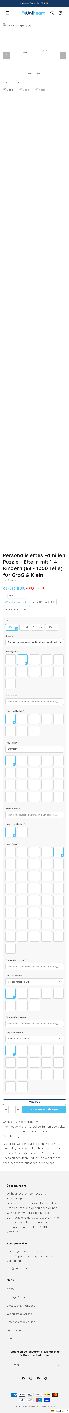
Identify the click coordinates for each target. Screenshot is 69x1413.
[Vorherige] (6, 55)
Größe (8, 595)
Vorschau (34, 1101)
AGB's (10, 1289)
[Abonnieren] (58, 1365)
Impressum (14, 1330)
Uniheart (25, 1406)
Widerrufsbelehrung (19, 1313)
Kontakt (12, 1338)
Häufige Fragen (17, 1297)
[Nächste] (63, 55)
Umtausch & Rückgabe (21, 1305)
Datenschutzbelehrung (21, 1322)
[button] (7, 13)
